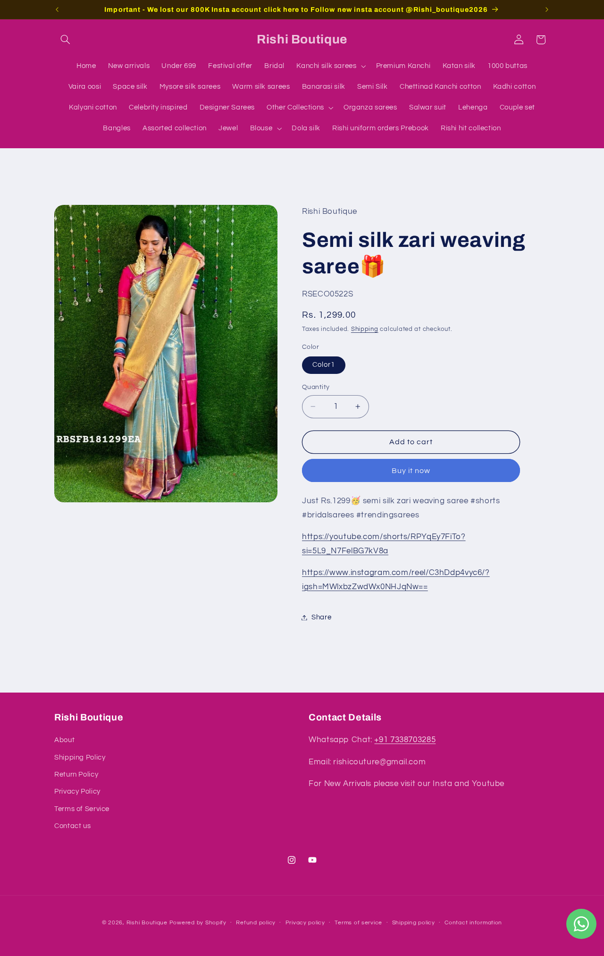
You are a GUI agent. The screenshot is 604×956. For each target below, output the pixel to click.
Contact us (72, 826)
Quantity (315, 387)
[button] (65, 40)
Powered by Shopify (197, 922)
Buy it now (411, 470)
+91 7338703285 (405, 740)
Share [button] (321, 617)
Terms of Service (81, 808)
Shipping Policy (79, 757)
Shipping (364, 329)
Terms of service (358, 922)
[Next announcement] (547, 9)
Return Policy (76, 774)
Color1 (323, 364)
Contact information (473, 922)
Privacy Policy (77, 791)
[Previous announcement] (57, 9)
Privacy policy (305, 922)
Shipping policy (413, 922)
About (64, 740)
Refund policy (256, 922)
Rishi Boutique (147, 922)
